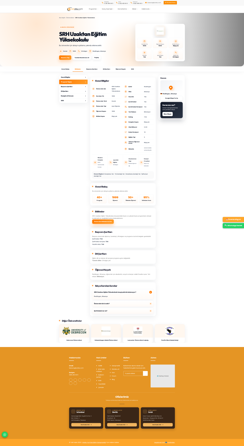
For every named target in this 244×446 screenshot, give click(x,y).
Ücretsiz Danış (171, 2)
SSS (132, 69)
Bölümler (78, 69)
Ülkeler (134, 9)
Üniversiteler (70, 17)
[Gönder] (145, 373)
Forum (114, 376)
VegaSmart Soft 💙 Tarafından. (164, 442)
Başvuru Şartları (91, 69)
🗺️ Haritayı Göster (163, 376)
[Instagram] (75, 380)
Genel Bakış (65, 69)
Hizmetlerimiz (122, 9)
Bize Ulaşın (167, 114)
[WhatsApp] (70, 380)
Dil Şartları (106, 69)
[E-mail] (75, 383)
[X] (70, 383)
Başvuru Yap (65, 57)
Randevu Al (115, 369)
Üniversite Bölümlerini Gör (103, 221)
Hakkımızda (145, 9)
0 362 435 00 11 (137, 3)
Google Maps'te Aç (171, 98)
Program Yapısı (73, 82)
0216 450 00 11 (73, 375)
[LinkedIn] (89, 380)
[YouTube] (79, 380)
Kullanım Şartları (100, 376)
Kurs (113, 373)
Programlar (93, 9)
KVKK (99, 381)
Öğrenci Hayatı (121, 69)
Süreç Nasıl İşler (107, 9)
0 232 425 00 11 (123, 3)
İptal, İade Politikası (100, 370)
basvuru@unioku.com (154, 3)
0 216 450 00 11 (108, 3)
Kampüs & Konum (73, 96)
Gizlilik (100, 366)
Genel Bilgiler (73, 77)
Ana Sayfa (62, 17)
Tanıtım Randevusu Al (82, 57)
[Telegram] (84, 380)
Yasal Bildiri (101, 384)
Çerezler (101, 387)
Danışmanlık (116, 366)
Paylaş (96, 57)
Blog (113, 379)
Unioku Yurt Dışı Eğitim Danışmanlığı (94, 442)
